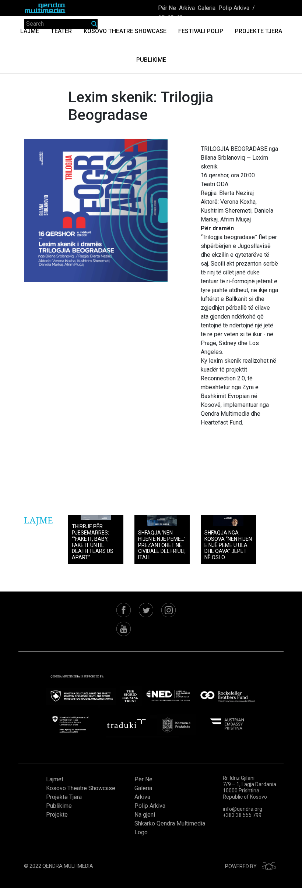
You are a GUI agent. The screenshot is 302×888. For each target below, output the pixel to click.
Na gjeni (144, 814)
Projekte (57, 814)
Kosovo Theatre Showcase (125, 31)
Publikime (151, 59)
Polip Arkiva (233, 7)
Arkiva (187, 7)
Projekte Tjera (258, 31)
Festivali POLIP (200, 31)
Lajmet (54, 779)
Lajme (29, 31)
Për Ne (167, 7)
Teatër (61, 31)
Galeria (206, 7)
